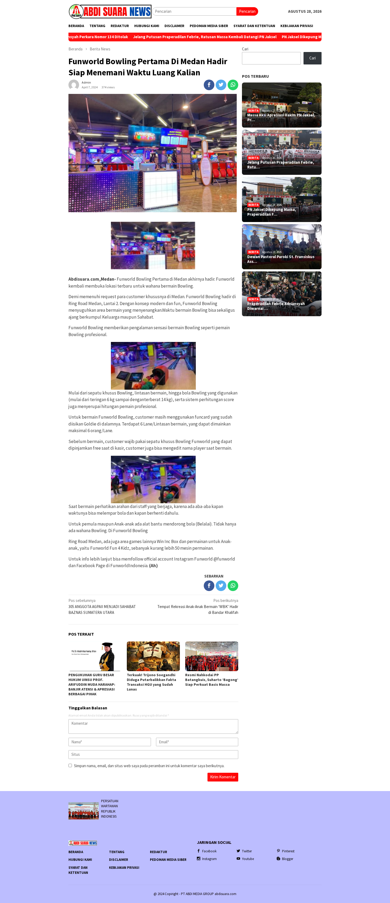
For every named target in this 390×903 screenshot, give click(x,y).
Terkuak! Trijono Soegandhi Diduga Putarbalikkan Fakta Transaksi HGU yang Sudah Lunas (151, 682)
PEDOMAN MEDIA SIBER (168, 859)
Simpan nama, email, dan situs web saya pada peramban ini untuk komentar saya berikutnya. (149, 765)
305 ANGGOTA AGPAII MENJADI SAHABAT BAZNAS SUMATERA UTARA (102, 606)
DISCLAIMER (118, 859)
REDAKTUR (158, 852)
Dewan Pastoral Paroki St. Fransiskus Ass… (280, 259)
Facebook (209, 851)
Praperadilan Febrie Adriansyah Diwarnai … (276, 306)
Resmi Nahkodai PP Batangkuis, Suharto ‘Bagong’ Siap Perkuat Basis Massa (211, 679)
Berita (253, 110)
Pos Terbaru (255, 76)
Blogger (287, 859)
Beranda (75, 852)
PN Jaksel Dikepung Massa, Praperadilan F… (271, 212)
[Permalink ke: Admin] (73, 84)
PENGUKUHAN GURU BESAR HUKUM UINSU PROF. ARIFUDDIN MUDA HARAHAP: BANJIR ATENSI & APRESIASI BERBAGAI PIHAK (91, 684)
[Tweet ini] (221, 85)
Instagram (209, 859)
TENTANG (116, 852)
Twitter (247, 851)
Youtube (248, 859)
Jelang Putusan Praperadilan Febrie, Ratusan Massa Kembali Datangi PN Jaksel (159, 36)
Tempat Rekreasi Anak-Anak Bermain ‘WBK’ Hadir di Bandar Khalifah (197, 606)
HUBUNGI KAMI (80, 859)
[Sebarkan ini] (209, 85)
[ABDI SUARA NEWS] (110, 11)
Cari (245, 48)
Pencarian (247, 11)
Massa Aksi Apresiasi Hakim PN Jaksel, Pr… (281, 117)
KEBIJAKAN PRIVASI (124, 867)
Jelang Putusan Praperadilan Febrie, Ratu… (280, 165)
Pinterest (288, 851)
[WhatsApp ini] (233, 85)
